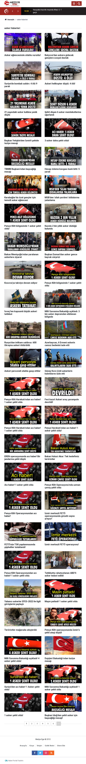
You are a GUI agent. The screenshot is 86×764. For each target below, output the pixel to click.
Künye (32, 746)
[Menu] (74, 3)
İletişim (39, 746)
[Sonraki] (59, 724)
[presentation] (12, 11)
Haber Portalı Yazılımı (15, 761)
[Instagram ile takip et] (46, 753)
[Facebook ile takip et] (34, 753)
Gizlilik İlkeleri (49, 746)
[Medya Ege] (12, 3)
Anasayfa (23, 746)
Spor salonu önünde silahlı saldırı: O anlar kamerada (47, 11)
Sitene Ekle (61, 746)
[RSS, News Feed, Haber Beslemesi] (51, 753)
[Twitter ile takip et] (40, 753)
